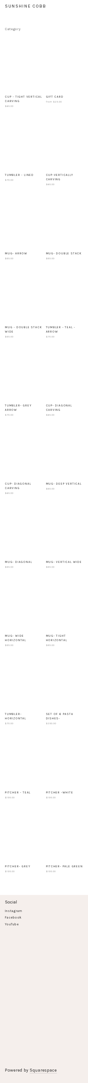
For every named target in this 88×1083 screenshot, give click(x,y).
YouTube (12, 924)
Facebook (13, 917)
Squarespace (43, 1070)
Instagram (13, 911)
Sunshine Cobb (25, 6)
